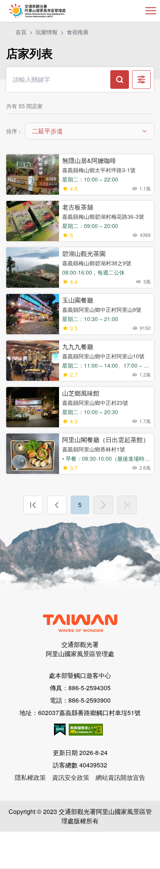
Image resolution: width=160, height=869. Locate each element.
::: (11, 32)
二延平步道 (47, 130)
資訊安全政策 (70, 777)
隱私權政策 (30, 777)
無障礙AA (86, 730)
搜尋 (119, 79)
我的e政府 (60, 730)
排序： (14, 131)
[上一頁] (56, 505)
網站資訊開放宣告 (120, 777)
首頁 (21, 32)
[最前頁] (33, 505)
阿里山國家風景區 (50, 11)
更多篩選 (141, 79)
